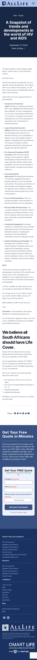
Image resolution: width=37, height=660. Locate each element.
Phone (10, 487)
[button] (33, 3)
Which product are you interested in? (18, 495)
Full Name (12, 479)
